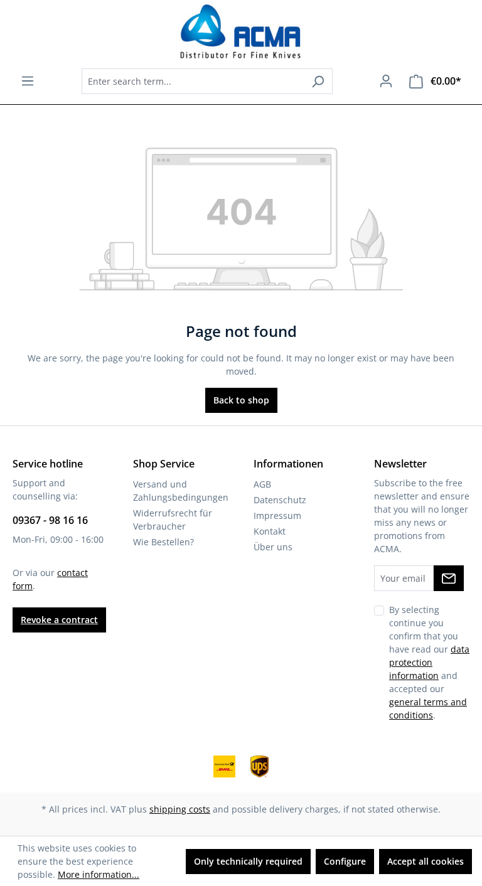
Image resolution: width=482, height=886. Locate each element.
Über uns (273, 547)
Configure (345, 861)
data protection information (429, 662)
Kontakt (270, 531)
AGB (262, 484)
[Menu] (28, 80)
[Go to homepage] (241, 31)
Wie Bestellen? (163, 542)
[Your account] (386, 80)
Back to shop (241, 400)
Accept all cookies (425, 861)
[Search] (318, 81)
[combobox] (193, 81)
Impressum (277, 515)
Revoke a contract (59, 620)
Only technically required (248, 861)
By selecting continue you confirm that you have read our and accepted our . (429, 662)
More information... (98, 874)
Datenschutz (280, 500)
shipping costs (179, 809)
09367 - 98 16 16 (50, 520)
